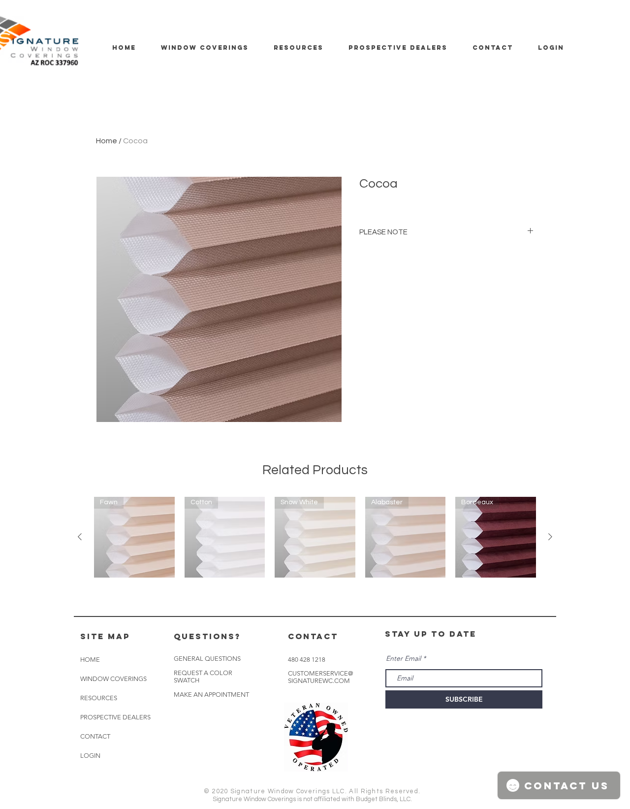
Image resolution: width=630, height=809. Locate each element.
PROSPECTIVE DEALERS (115, 717)
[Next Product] (550, 537)
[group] (315, 537)
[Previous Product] (80, 537)
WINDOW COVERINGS (113, 678)
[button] (211, 694)
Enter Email (403, 658)
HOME (90, 659)
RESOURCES (98, 698)
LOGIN (90, 755)
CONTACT (95, 736)
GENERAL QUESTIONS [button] (207, 658)
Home (106, 141)
